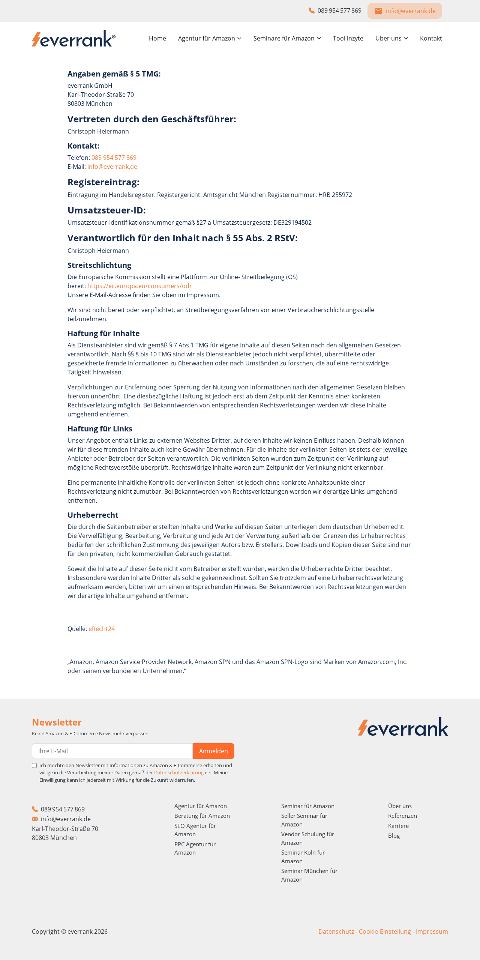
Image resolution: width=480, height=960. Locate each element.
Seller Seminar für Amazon (304, 820)
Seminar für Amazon (307, 806)
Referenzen (402, 815)
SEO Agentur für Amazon (195, 830)
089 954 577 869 (114, 157)
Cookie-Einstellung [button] (385, 931)
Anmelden (213, 751)
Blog (394, 835)
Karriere (398, 825)
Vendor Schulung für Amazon (307, 838)
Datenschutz (336, 931)
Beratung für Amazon (202, 815)
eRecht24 (101, 629)
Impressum (432, 931)
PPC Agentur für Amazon (195, 848)
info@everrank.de (112, 166)
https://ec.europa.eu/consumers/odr (139, 286)
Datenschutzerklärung (179, 772)
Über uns (400, 806)
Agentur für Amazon (200, 806)
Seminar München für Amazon (309, 875)
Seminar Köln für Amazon (303, 857)
